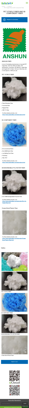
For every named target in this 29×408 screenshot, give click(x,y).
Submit (25, 403)
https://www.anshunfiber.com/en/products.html (13, 114)
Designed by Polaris (15, 407)
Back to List (14, 361)
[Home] (7, 3)
